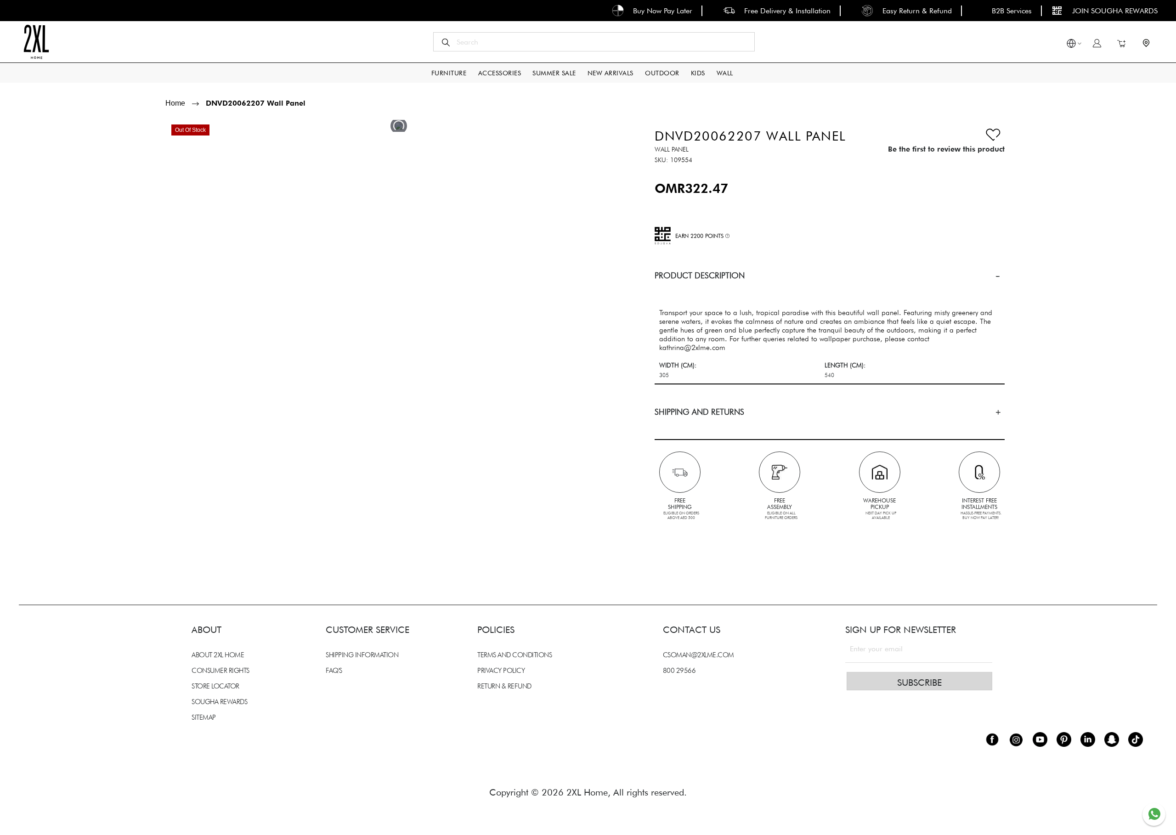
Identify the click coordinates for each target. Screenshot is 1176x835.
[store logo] (36, 41)
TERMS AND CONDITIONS (514, 655)
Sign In (1097, 43)
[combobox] (594, 41)
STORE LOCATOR (215, 686)
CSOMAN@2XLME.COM (698, 655)
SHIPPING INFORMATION (362, 655)
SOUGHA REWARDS (219, 702)
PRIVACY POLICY (501, 670)
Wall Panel (672, 149)
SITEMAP (204, 717)
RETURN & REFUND (504, 686)
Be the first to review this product (946, 149)
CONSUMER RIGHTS (220, 670)
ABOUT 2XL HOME (218, 655)
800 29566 (679, 670)
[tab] (830, 275)
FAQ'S (334, 670)
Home (175, 103)
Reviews (170, 530)
